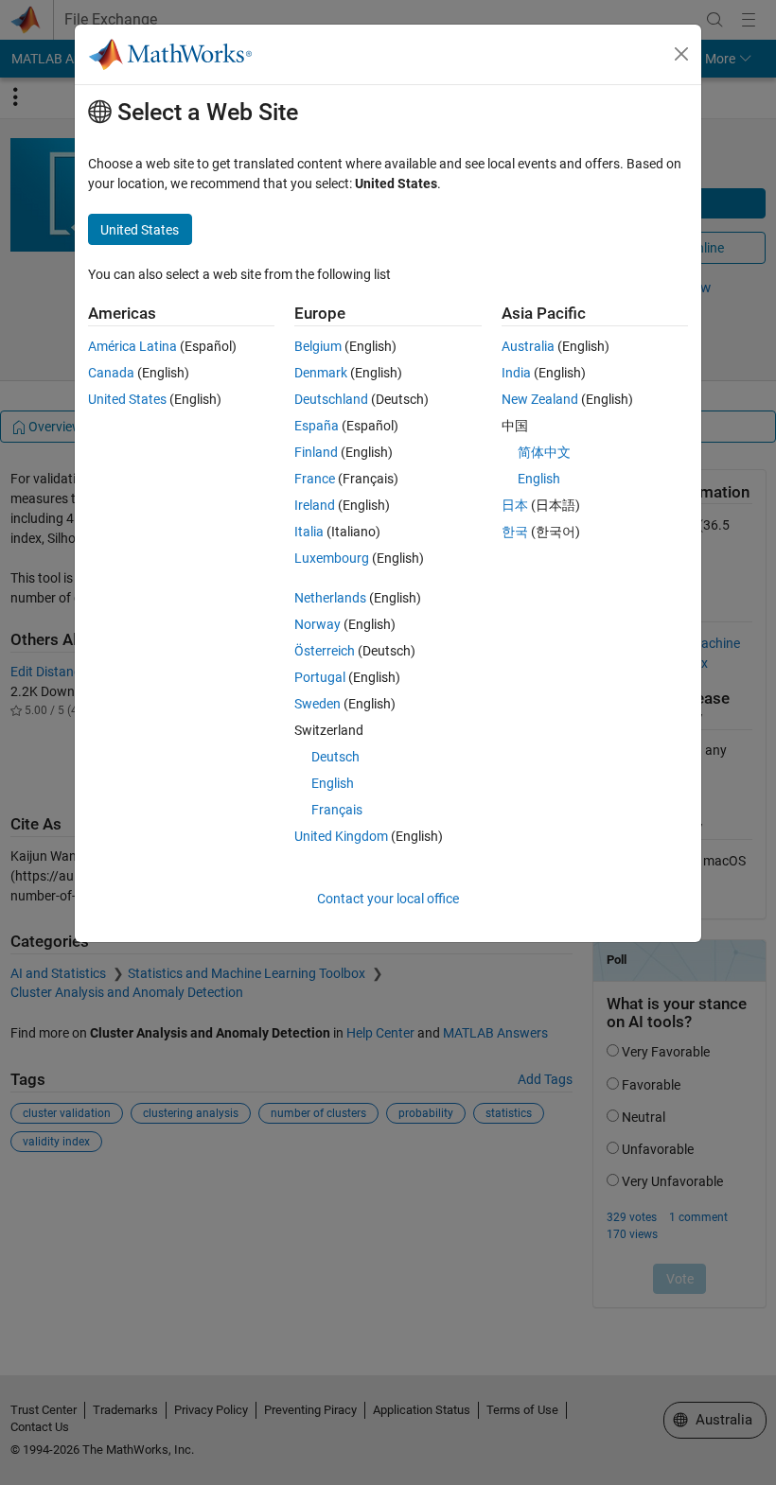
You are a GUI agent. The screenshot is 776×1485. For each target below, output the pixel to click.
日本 (515, 505)
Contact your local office (388, 898)
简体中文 (544, 452)
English (332, 783)
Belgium (318, 346)
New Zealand (540, 399)
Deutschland (331, 399)
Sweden (317, 703)
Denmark (320, 372)
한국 (515, 531)
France (314, 478)
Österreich (324, 650)
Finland (316, 452)
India (516, 372)
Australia (528, 346)
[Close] (681, 54)
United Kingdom (341, 836)
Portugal (319, 677)
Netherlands (330, 597)
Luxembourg (331, 558)
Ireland (314, 505)
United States (127, 399)
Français (336, 809)
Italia (309, 531)
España (316, 425)
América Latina (132, 346)
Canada (111, 372)
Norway (317, 624)
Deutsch (335, 756)
